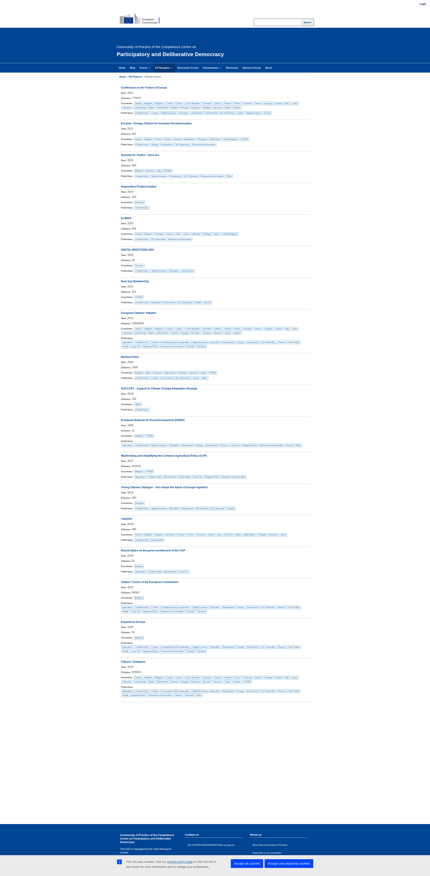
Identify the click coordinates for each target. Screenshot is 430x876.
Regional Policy (253, 113)
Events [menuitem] (142, 69)
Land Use (136, 346)
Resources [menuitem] (232, 67)
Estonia (217, 103)
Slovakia (207, 108)
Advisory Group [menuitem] (252, 67)
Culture (155, 113)
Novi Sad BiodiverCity (135, 281)
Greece (258, 103)
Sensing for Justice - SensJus (140, 155)
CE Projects (135, 76)
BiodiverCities (130, 357)
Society (267, 113)
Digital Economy (168, 113)
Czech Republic (192, 103)
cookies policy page (180, 861)
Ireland (279, 103)
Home (122, 76)
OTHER (244, 139)
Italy (287, 103)
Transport (201, 346)
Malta (151, 108)
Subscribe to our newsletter (267, 852)
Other (229, 176)
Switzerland (214, 139)
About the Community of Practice (269, 845)
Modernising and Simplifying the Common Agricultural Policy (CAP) (164, 455)
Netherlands (162, 108)
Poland (174, 108)
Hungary (269, 103)
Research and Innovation (203, 144)
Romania (195, 108)
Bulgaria (159, 103)
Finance (281, 342)
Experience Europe (133, 621)
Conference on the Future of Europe (144, 87)
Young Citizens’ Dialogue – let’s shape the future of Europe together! (164, 487)
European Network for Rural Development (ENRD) (152, 420)
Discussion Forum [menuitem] (187, 67)
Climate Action (141, 113)
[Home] (139, 16)
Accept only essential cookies (289, 863)
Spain (227, 108)
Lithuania (126, 108)
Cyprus (179, 103)
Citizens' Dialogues (133, 661)
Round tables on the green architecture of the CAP (153, 550)
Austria (138, 103)
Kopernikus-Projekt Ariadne (138, 186)
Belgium (148, 103)
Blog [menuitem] (132, 67)
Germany (248, 103)
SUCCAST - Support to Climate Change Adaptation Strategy (159, 388)
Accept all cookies (247, 863)
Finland (227, 103)
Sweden (237, 108)
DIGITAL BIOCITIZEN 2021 (137, 249)
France (237, 103)
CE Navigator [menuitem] (161, 69)
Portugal (184, 108)
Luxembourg (140, 108)
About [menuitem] (268, 67)
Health (240, 113)
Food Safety (293, 342)
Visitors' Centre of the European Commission (150, 582)
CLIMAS (126, 218)
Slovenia (218, 108)
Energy (155, 144)
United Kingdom (230, 139)
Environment (212, 113)
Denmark (207, 103)
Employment (197, 113)
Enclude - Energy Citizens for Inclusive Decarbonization (156, 123)
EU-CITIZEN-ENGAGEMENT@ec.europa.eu (211, 845)
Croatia (169, 103)
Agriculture (127, 342)
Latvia (294, 103)
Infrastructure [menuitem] (209, 69)
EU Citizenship (227, 113)
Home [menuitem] (122, 67)
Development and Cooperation (175, 342)
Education (183, 113)
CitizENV (126, 518)
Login (423, 4)
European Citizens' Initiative (138, 312)
